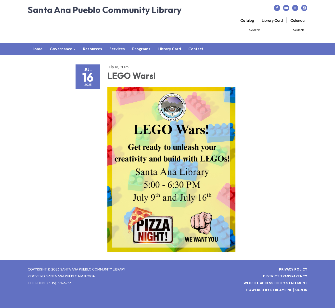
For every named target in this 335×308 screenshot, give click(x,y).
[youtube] (286, 9)
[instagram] (304, 9)
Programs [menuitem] (141, 48)
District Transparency (285, 276)
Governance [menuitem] (61, 48)
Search (298, 30)
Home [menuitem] (36, 48)
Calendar (298, 20)
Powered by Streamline (269, 290)
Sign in (301, 290)
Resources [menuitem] (92, 48)
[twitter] (295, 9)
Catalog (247, 20)
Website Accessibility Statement (275, 283)
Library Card (272, 20)
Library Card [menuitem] (169, 48)
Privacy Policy (293, 269)
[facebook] (277, 9)
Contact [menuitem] (195, 48)
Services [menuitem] (117, 48)
